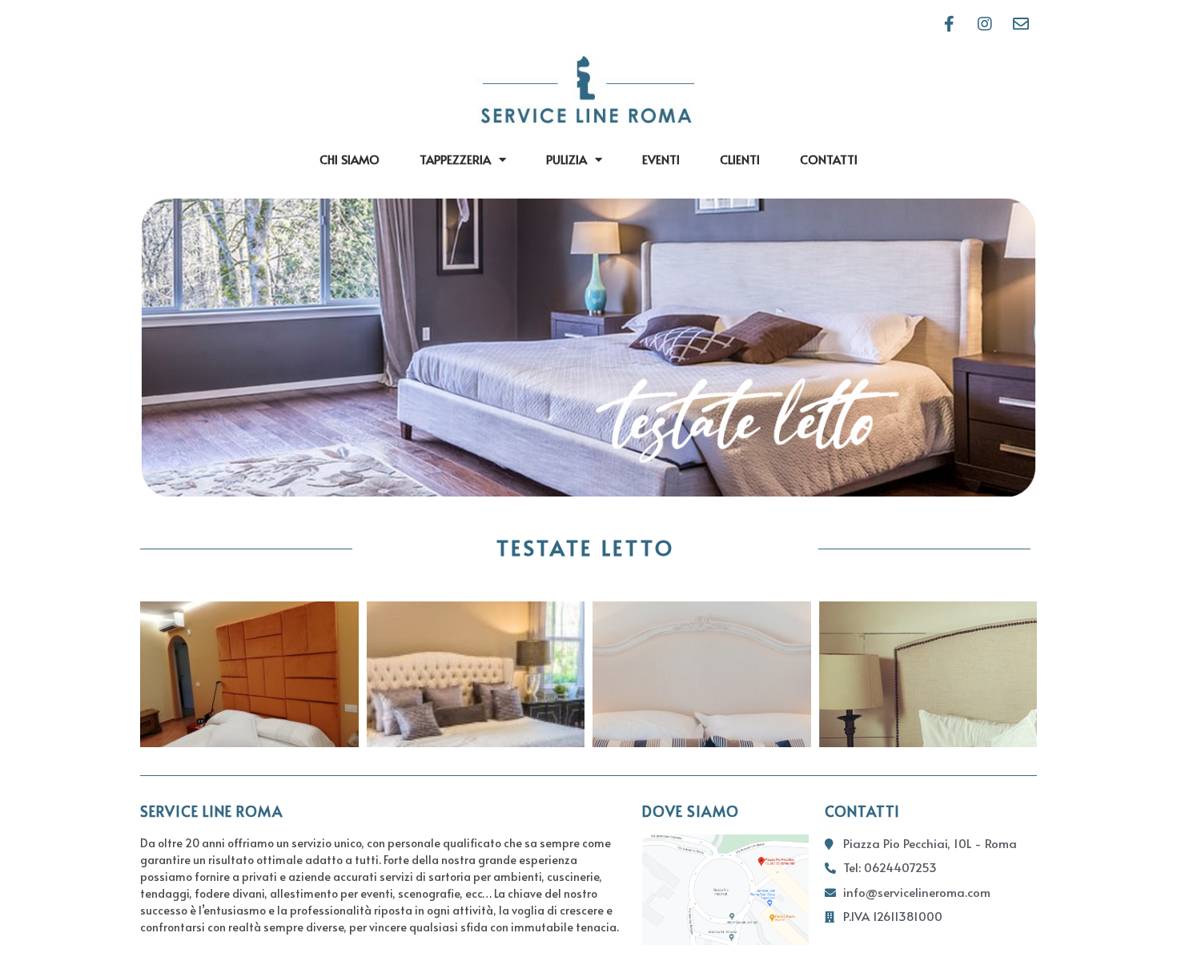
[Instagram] (985, 24)
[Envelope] (1021, 24)
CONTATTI (829, 159)
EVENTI (661, 159)
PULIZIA (566, 159)
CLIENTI (740, 159)
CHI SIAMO (349, 159)
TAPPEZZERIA (455, 159)
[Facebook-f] (949, 24)
